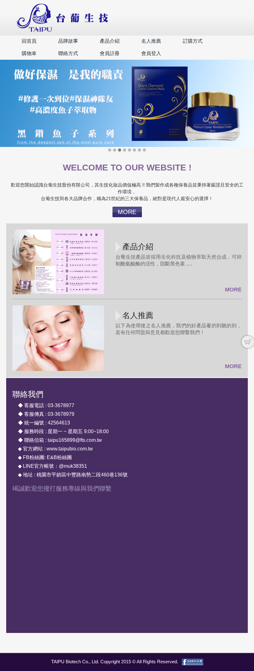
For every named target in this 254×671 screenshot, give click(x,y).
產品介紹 (110, 41)
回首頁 (29, 41)
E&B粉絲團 (59, 457)
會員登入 (151, 53)
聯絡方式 (68, 53)
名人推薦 (151, 41)
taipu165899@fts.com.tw (75, 440)
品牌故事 (68, 41)
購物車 (29, 53)
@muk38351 (73, 466)
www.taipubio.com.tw (69, 448)
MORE (127, 212)
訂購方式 (193, 41)
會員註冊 (110, 53)
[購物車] (248, 342)
